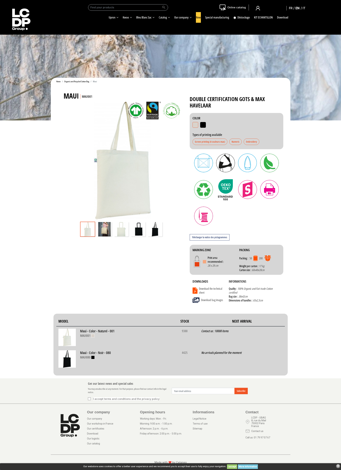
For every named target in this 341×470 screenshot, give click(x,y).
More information (248, 466)
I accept (232, 466)
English (298, 8)
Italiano (305, 8)
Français (292, 8)
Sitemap (197, 428)
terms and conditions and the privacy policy (131, 398)
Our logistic (93, 438)
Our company (94, 418)
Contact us (257, 431)
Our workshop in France (100, 423)
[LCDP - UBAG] (21, 19)
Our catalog (93, 443)
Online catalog (236, 7)
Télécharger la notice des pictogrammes (209, 237)
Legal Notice (199, 418)
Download (92, 433)
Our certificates (95, 428)
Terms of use (200, 423)
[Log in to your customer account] (258, 7)
